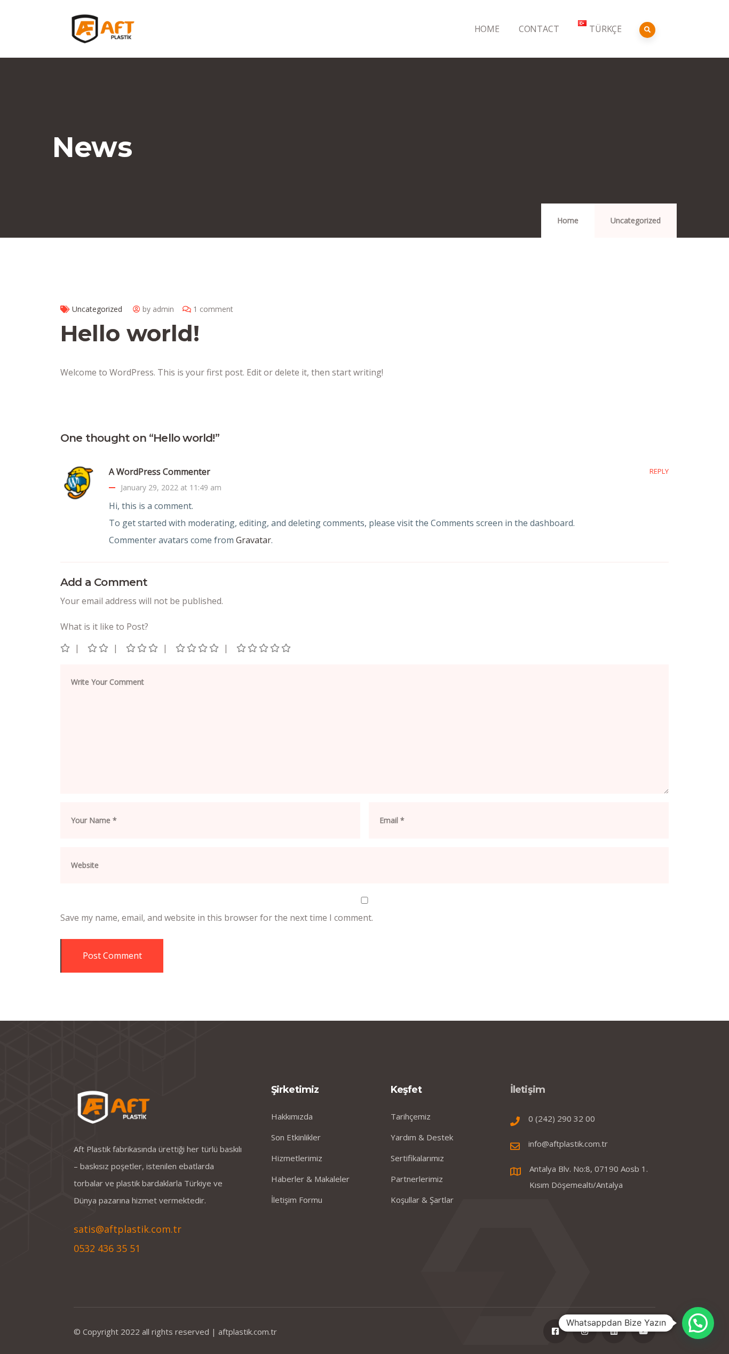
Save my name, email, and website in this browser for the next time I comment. (216, 917)
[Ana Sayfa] (103, 28)
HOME (487, 29)
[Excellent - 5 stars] (264, 648)
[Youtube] (643, 1331)
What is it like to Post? (104, 626)
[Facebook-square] (555, 1331)
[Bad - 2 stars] (99, 648)
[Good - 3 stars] (143, 648)
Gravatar (253, 540)
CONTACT (539, 29)
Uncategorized (636, 220)
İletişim (527, 1089)
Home (568, 220)
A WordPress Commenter (159, 472)
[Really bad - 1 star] (66, 648)
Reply (659, 471)
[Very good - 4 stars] (198, 648)
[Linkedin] (614, 1331)
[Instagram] (585, 1331)
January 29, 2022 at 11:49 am (171, 487)
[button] (698, 1323)
